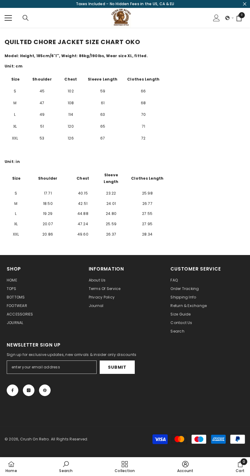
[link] (66, 466)
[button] (229, 18)
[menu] (8, 18)
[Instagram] (28, 390)
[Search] (25, 18)
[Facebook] (12, 390)
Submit (117, 367)
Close (244, 4)
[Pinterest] (45, 390)
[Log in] (216, 18)
